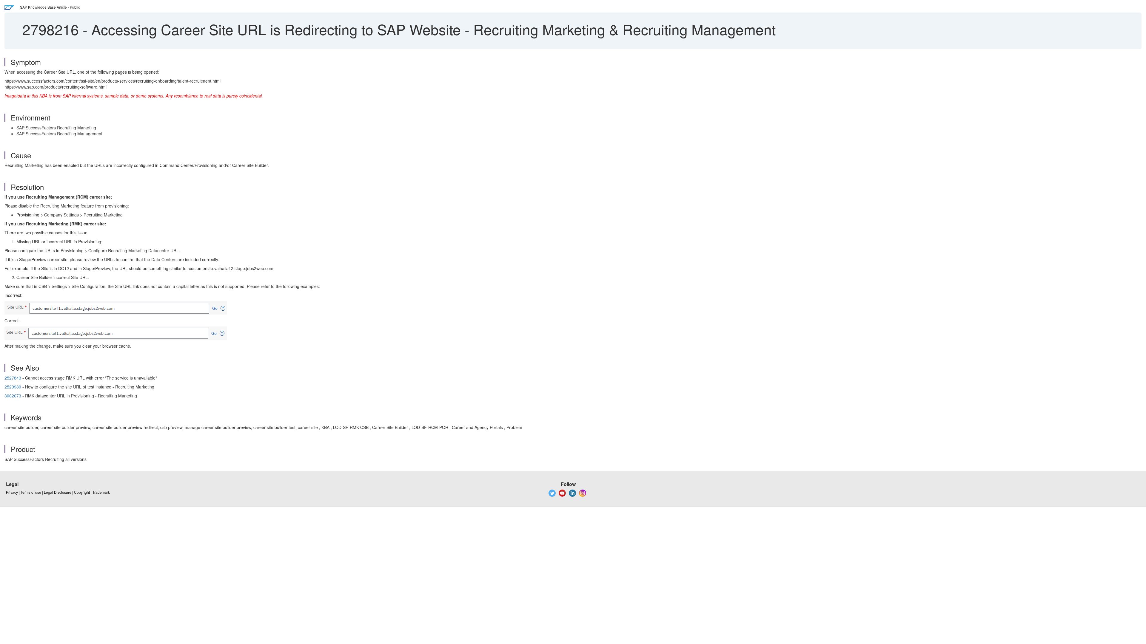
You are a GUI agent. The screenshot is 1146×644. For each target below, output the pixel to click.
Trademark (101, 492)
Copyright (82, 492)
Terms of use (31, 492)
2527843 (12, 378)
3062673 (12, 396)
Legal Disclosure (57, 492)
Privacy (12, 492)
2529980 (12, 387)
